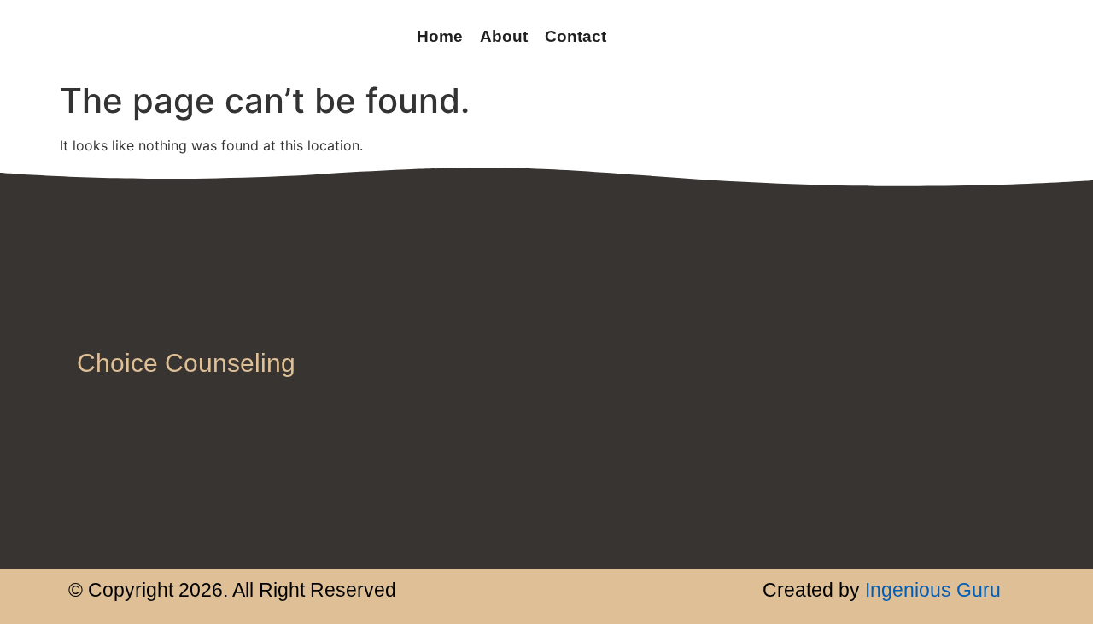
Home (440, 36)
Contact (575, 36)
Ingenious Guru (930, 590)
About (504, 36)
